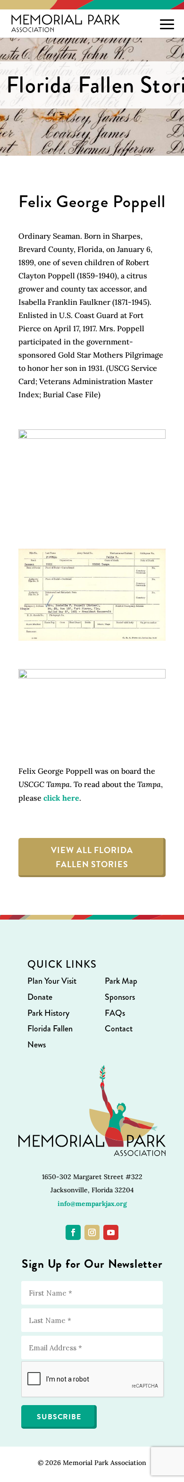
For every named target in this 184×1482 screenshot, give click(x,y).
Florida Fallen (50, 1028)
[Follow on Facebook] (73, 1232)
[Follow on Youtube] (110, 1232)
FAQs (115, 1013)
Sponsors (120, 997)
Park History (48, 1013)
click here (61, 798)
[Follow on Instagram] (92, 1232)
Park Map (121, 981)
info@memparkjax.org (92, 1203)
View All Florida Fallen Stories (92, 857)
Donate (39, 997)
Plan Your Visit (51, 981)
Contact (119, 1028)
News (36, 1044)
